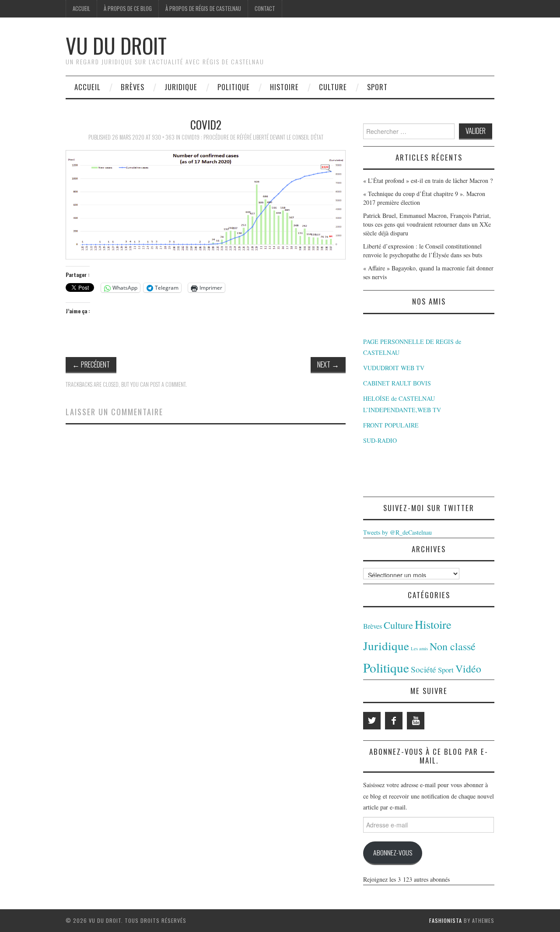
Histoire (284, 86)
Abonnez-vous (392, 852)
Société (423, 669)
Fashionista (445, 920)
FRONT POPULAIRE (391, 425)
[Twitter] (372, 720)
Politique (233, 86)
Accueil (81, 8)
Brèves (132, 86)
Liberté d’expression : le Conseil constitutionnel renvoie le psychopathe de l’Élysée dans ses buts (422, 250)
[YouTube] (415, 720)
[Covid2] (206, 204)
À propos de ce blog (128, 8)
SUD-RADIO (380, 440)
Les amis (419, 648)
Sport (377, 86)
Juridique (180, 86)
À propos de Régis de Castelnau (203, 8)
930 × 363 (163, 137)
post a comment (168, 384)
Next (328, 364)
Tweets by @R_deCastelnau (397, 532)
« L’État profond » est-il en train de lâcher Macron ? (428, 180)
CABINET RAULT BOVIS (397, 383)
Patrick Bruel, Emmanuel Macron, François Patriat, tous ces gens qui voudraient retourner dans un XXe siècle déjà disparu (427, 224)
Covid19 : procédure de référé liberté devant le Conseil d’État (252, 137)
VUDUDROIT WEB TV (393, 368)
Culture (333, 86)
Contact (265, 8)
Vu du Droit (116, 45)
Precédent (91, 364)
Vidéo (468, 669)
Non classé (453, 646)
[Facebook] (393, 720)
